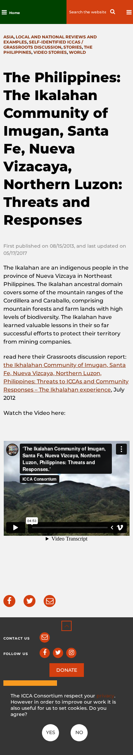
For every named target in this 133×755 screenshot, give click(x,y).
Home (14, 13)
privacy (105, 696)
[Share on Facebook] (9, 601)
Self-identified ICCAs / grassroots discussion (43, 44)
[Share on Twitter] (29, 601)
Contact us (16, 638)
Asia (8, 36)
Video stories (50, 52)
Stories (72, 47)
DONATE (66, 670)
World (77, 52)
